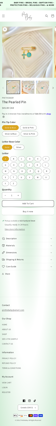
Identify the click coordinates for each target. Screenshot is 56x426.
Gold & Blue (10, 127)
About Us (6, 329)
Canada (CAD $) (27, 407)
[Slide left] (3, 88)
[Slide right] (53, 88)
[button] (3, 16)
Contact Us (7, 344)
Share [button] (7, 274)
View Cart (6, 382)
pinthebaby (24, 420)
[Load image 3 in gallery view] (42, 87)
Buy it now (28, 211)
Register (6, 392)
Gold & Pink (28, 127)
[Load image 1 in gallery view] (13, 87)
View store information (15, 229)
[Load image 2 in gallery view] (28, 87)
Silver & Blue (11, 134)
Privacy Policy (9, 358)
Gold (7, 147)
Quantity (7, 189)
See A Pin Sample (10, 339)
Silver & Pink (29, 134)
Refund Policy (9, 363)
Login (5, 387)
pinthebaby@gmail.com (13, 310)
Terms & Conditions (11, 368)
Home (4, 324)
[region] (28, 4)
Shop (4, 334)
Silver (18, 147)
